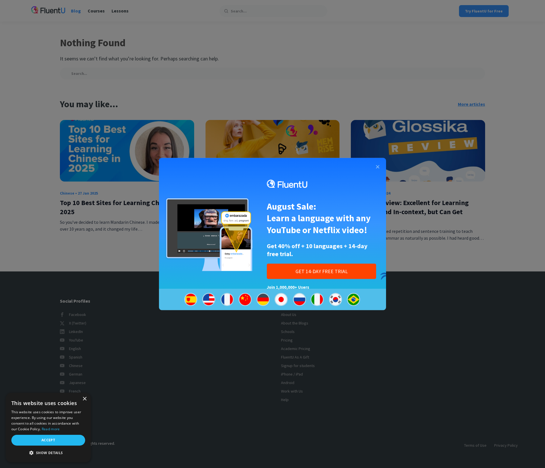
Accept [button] (48, 440)
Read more (51, 429)
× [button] (84, 399)
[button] (48, 453)
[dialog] (48, 427)
